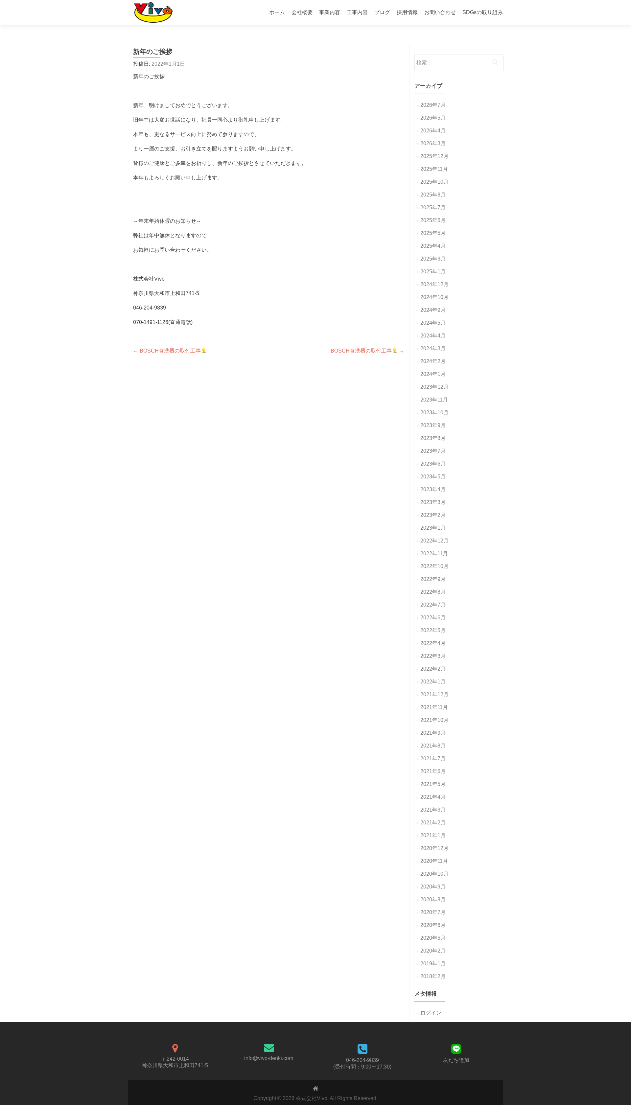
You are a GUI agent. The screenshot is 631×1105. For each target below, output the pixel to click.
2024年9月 (433, 310)
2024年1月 (433, 374)
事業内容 (329, 12)
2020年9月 (433, 886)
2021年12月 (434, 694)
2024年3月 (433, 348)
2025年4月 (433, 246)
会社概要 (302, 12)
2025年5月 (433, 233)
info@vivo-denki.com (268, 1058)
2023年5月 (433, 476)
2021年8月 (433, 745)
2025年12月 (434, 156)
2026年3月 (433, 143)
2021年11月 (434, 707)
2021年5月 (433, 784)
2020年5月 (433, 938)
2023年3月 (433, 502)
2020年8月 (433, 899)
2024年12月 (434, 284)
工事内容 (357, 12)
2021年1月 (433, 835)
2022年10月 (434, 566)
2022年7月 (433, 605)
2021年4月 (433, 797)
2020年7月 (433, 912)
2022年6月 (433, 617)
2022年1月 (433, 681)
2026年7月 (433, 105)
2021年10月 (434, 720)
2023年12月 (434, 387)
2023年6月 (433, 464)
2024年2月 (433, 361)
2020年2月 (433, 951)
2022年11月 (434, 553)
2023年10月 (434, 412)
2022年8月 (433, 592)
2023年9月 (433, 425)
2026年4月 (433, 130)
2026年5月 (433, 118)
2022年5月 (433, 630)
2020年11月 (434, 861)
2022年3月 (433, 656)
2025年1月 (433, 271)
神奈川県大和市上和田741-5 (175, 1065)
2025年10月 (434, 182)
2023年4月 (433, 489)
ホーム (277, 12)
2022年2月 (433, 669)
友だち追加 (456, 1060)
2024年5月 (433, 323)
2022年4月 (433, 643)
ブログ (382, 12)
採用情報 (407, 12)
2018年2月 (433, 976)
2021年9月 (433, 733)
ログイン (430, 1013)
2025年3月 (433, 259)
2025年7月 (433, 207)
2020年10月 (434, 874)
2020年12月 (434, 848)
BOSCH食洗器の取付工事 (167, 351)
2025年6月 (433, 220)
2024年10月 (434, 297)
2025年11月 (434, 169)
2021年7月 (433, 758)
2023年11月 (434, 400)
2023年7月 (433, 451)
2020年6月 (433, 925)
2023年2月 (433, 515)
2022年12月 (434, 540)
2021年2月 (433, 822)
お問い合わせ (440, 12)
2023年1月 (433, 528)
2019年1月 (433, 963)
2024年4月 (433, 335)
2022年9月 (433, 579)
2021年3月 (433, 810)
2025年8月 (433, 194)
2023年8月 (433, 438)
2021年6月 (433, 771)
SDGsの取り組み (482, 12)
